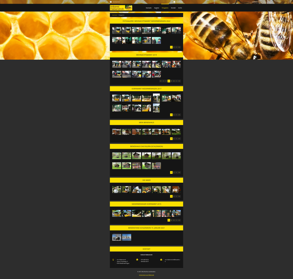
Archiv (180, 8)
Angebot (156, 8)
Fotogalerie (165, 8)
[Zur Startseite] (121, 9)
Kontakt (173, 8)
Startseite (148, 8)
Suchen (111, 1)
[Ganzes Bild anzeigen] (116, 30)
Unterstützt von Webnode (146, 275)
